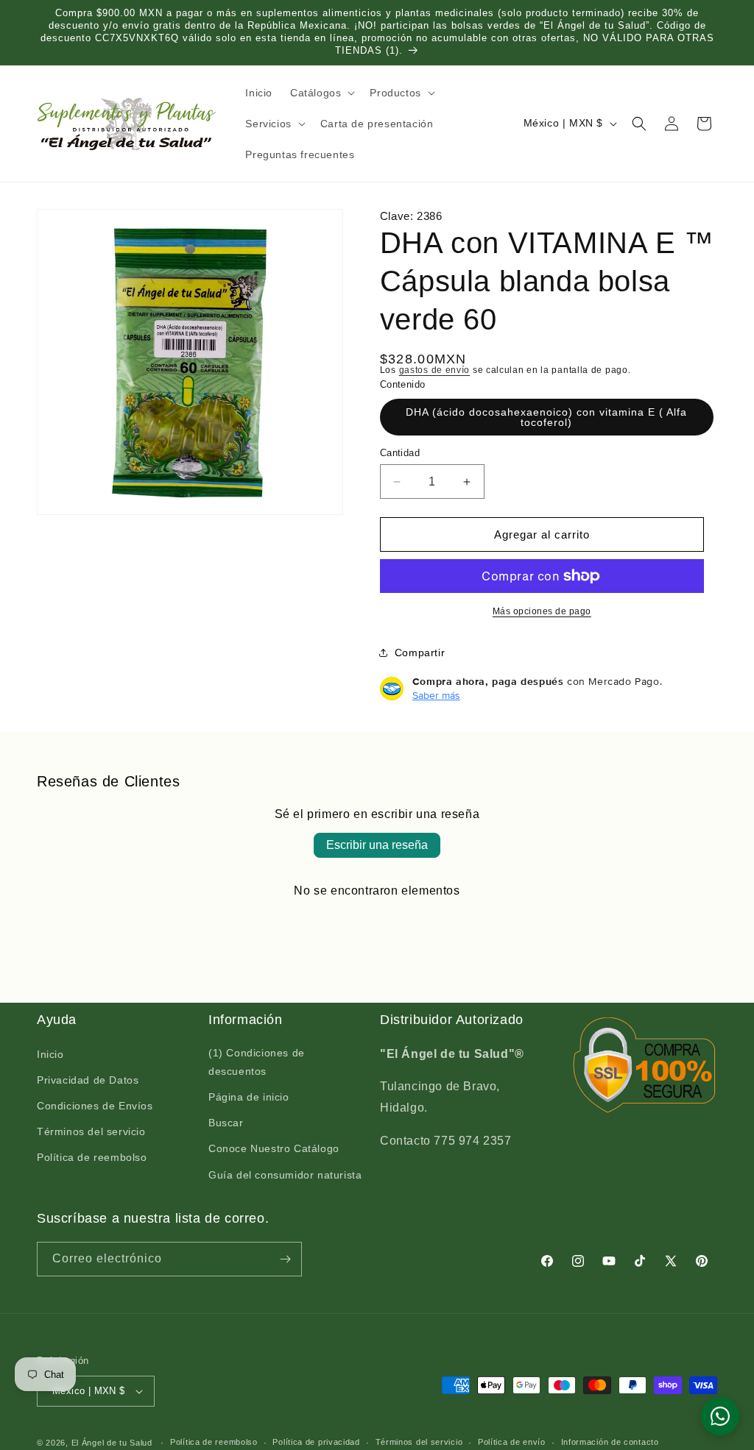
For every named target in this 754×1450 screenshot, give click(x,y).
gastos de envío (435, 370)
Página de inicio (248, 1097)
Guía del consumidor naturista (285, 1175)
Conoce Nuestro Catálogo (273, 1148)
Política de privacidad (315, 1441)
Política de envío (512, 1441)
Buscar (226, 1123)
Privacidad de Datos (87, 1080)
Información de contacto (610, 1441)
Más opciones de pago (542, 611)
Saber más (436, 695)
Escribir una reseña (377, 845)
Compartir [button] (420, 652)
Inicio (50, 1054)
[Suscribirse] (285, 1259)
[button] (321, 92)
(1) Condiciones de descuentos (256, 1062)
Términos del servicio (91, 1131)
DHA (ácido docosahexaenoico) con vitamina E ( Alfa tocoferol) (546, 417)
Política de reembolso (92, 1157)
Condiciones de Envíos (95, 1106)
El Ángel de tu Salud (111, 1442)
